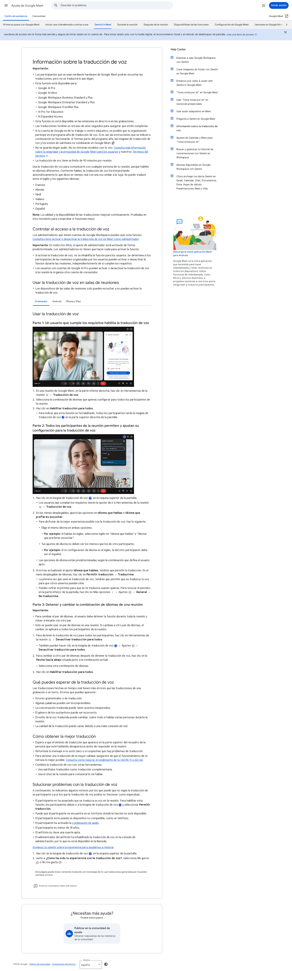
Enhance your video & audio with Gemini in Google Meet (194, 83)
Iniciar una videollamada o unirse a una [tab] (66, 24)
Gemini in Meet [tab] (102, 24)
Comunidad (38, 16)
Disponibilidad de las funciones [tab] (191, 24)
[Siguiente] (285, 25)
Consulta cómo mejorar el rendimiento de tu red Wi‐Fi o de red (104, 760)
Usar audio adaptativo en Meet (193, 111)
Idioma (86, 960)
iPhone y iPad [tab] (73, 301)
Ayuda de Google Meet (27, 5)
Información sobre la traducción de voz (197, 128)
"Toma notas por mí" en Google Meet (197, 92)
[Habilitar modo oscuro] (106, 964)
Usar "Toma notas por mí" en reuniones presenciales (192, 101)
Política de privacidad (39, 964)
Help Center (178, 49)
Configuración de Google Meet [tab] (232, 24)
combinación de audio (85, 823)
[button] (6, 5)
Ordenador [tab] (41, 301)
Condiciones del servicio (64, 964)
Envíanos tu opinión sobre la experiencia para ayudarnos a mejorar (73, 847)
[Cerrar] (285, 33)
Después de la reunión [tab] (156, 24)
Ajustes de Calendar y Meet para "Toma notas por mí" (194, 139)
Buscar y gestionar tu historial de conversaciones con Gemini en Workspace (194, 153)
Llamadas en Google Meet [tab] (269, 24)
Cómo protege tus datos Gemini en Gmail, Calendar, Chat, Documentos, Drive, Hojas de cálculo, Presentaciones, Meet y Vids (196, 182)
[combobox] (117, 5)
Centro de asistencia (16, 16)
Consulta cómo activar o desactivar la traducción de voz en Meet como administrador (86, 239)
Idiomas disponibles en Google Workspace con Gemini (193, 166)
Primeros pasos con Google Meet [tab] (21, 24)
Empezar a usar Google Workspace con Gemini (196, 59)
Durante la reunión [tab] (127, 24)
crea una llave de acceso (240, 34)
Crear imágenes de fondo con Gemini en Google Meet (197, 71)
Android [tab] (57, 301)
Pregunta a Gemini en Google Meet (195, 118)
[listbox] (91, 964)
